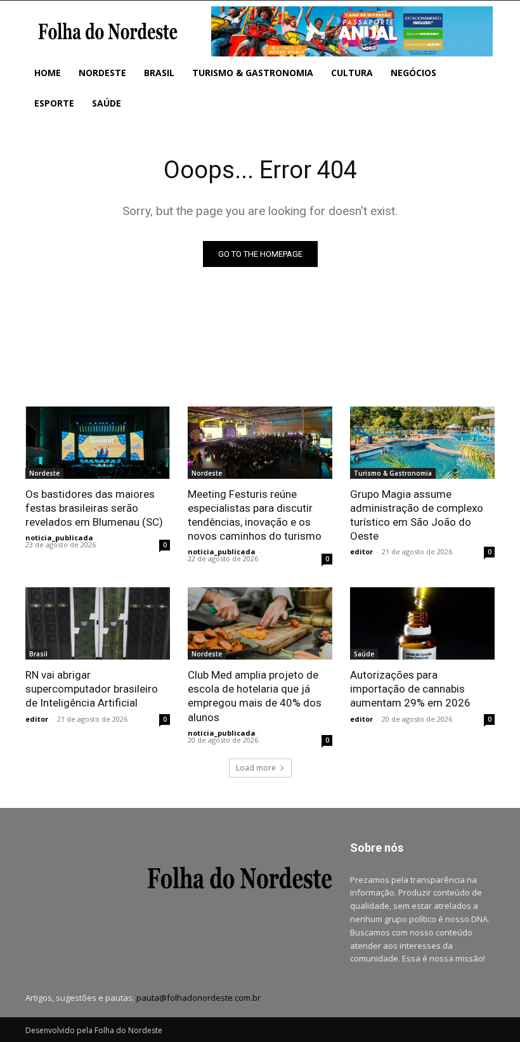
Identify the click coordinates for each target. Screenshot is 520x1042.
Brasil (38, 653)
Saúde (364, 653)
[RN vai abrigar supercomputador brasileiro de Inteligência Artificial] (97, 623)
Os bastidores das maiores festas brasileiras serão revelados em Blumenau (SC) (94, 508)
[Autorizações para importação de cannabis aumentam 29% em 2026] (422, 623)
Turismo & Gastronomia (393, 473)
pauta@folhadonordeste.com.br (198, 997)
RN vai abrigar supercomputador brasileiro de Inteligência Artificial (91, 688)
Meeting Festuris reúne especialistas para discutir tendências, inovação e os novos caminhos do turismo (255, 515)
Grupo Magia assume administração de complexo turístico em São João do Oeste (416, 515)
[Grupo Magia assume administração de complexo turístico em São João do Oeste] (422, 443)
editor (361, 551)
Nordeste (44, 473)
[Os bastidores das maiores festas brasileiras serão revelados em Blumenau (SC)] (97, 443)
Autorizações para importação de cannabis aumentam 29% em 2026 (410, 688)
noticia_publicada (59, 537)
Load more (256, 767)
